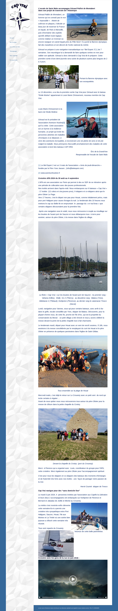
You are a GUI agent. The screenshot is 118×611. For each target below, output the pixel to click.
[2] (39, 173)
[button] (73, 579)
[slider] (69, 597)
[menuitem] (19, 38)
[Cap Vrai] (20, 17)
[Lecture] (40, 597)
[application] (72, 579)
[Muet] (106, 597)
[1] (96, 50)
